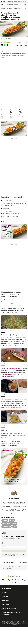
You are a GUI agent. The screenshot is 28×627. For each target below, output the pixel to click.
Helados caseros (18, 1)
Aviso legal (5, 604)
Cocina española (6, 526)
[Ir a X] (6, 580)
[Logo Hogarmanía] (14, 576)
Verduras (12, 520)
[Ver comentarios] (26, 42)
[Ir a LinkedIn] (12, 580)
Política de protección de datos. (14, 555)
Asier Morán (11, 514)
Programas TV (17, 8)
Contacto (5, 596)
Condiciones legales (14, 554)
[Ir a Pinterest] (22, 580)
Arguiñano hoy (9, 1)
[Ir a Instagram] (9, 580)
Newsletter (5, 600)
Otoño (14, 526)
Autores (4, 592)
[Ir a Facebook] (3, 580)
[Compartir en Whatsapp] (4, 45)
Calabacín (4, 520)
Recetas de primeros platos (9, 523)
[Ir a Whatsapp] (25, 580)
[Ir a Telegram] (12, 583)
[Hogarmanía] (13, 4)
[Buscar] (25, 4)
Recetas (3, 8)
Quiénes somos (6, 588)
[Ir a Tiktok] (19, 580)
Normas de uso (23, 562)
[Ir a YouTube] (15, 580)
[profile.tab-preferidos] (2, 45)
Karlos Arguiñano (5, 42)
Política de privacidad (9, 608)
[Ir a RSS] (15, 583)
